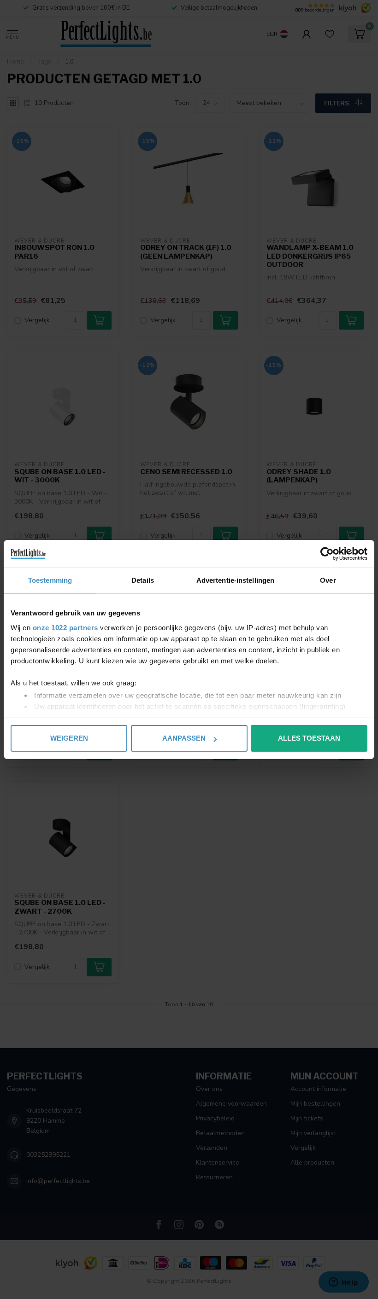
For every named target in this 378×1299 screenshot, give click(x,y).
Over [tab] (328, 580)
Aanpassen (184, 738)
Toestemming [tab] (50, 580)
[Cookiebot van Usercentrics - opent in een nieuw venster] (327, 554)
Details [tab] (142, 580)
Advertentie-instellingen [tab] (235, 580)
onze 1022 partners (65, 628)
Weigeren (69, 738)
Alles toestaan (309, 738)
